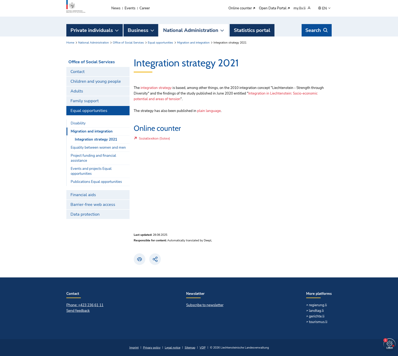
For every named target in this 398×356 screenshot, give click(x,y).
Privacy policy (151, 348)
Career (145, 8)
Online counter (240, 8)
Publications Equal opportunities (96, 181)
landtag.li (316, 310)
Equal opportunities (160, 43)
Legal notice (172, 348)
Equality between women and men (98, 147)
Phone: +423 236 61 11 (84, 305)
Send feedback (78, 310)
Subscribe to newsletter (204, 305)
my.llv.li (300, 8)
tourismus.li (318, 322)
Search (313, 30)
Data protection (85, 214)
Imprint (134, 348)
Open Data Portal (273, 8)
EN (325, 8)
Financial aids (83, 195)
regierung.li (318, 305)
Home (70, 43)
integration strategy (156, 87)
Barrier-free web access (92, 204)
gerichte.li (316, 316)
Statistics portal (252, 30)
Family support (84, 101)
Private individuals (91, 30)
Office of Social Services (128, 43)
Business (138, 30)
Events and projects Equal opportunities (91, 171)
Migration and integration (193, 43)
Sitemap (190, 348)
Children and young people (95, 81)
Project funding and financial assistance (93, 158)
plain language (209, 110)
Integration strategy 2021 (96, 139)
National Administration (190, 30)
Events (130, 8)
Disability (78, 123)
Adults (76, 91)
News (115, 8)
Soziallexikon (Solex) (168, 139)
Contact (77, 71)
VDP (203, 348)
